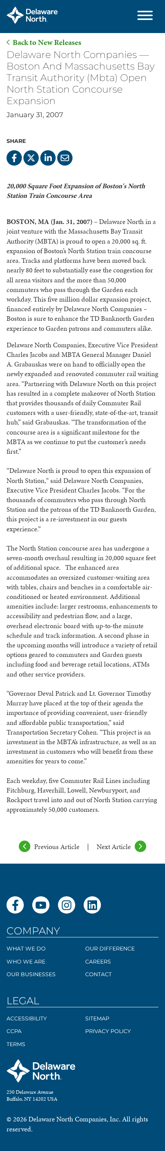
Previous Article (56, 846)
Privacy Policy (108, 1031)
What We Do (26, 948)
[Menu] (145, 16)
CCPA (14, 1031)
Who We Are (26, 961)
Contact (98, 974)
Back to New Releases (47, 42)
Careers (98, 961)
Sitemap (97, 1018)
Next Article (114, 846)
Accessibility (27, 1018)
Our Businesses (31, 974)
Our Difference (110, 948)
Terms (16, 1044)
